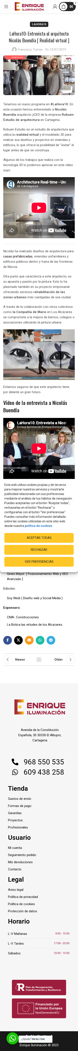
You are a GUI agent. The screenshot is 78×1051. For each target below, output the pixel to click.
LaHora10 (39, 24)
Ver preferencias (39, 562)
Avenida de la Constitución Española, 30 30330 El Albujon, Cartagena (39, 735)
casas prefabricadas (17, 256)
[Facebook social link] (7, 640)
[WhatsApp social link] (40, 640)
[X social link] (18, 640)
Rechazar (39, 550)
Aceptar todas (39, 538)
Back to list (39, 659)
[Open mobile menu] (6, 6)
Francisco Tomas (30, 49)
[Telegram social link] (51, 640)
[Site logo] (29, 6)
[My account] (55, 6)
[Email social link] (29, 640)
